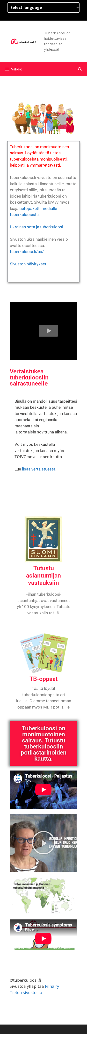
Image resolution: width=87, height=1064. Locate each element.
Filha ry (52, 986)
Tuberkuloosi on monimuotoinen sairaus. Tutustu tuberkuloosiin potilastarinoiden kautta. (43, 743)
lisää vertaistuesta (38, 469)
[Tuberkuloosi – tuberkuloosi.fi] (24, 41)
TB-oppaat (43, 678)
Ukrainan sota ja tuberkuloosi (36, 226)
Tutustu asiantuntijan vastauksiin (43, 575)
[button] (48, 331)
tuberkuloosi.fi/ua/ (27, 251)
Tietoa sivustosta (26, 992)
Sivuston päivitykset (28, 264)
